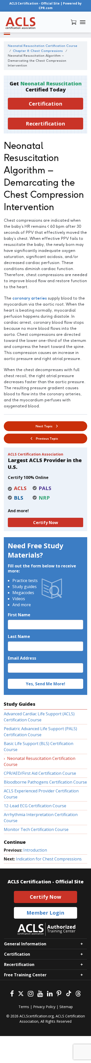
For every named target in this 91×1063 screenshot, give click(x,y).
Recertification (45, 123)
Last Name (19, 636)
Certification (45, 103)
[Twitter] (21, 993)
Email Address (22, 658)
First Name (19, 615)
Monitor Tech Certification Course (36, 829)
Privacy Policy (44, 1006)
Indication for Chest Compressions (49, 859)
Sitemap (66, 1006)
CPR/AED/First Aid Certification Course (40, 773)
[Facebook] (12, 993)
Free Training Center (25, 975)
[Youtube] (40, 993)
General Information (25, 944)
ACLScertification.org (36, 1016)
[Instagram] (30, 993)
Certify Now (45, 522)
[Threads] (78, 993)
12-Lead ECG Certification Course (35, 806)
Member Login (45, 912)
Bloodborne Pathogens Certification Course (45, 782)
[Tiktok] (68, 993)
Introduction (35, 850)
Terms (23, 1006)
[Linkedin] (50, 993)
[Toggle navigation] (82, 22)
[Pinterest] (59, 993)
